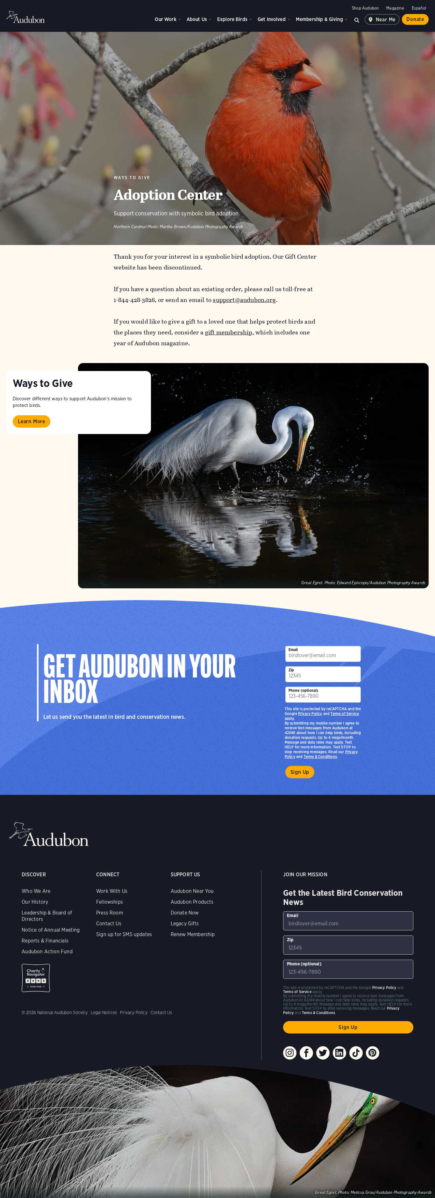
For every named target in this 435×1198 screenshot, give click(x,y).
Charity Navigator (36, 978)
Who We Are (36, 891)
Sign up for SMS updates (124, 934)
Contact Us (108, 924)
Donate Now (185, 913)
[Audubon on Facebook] (306, 1053)
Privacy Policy (310, 713)
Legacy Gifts (185, 924)
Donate (415, 19)
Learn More (31, 421)
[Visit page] (253, 475)
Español (419, 8)
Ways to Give (132, 177)
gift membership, (229, 332)
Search (357, 19)
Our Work (165, 19)
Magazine (395, 8)
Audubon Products (192, 902)
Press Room (109, 913)
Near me (386, 20)
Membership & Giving (319, 19)
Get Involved (272, 19)
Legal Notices (104, 1012)
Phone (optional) (303, 690)
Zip (291, 670)
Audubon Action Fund (47, 952)
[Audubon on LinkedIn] (339, 1053)
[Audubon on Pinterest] (372, 1053)
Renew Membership (193, 934)
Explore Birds (232, 19)
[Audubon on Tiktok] (356, 1053)
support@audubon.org (244, 300)
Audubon (25, 17)
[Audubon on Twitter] (323, 1053)
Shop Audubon (365, 8)
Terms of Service (345, 713)
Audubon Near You (192, 891)
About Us (197, 19)
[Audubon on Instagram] (289, 1053)
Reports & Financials (45, 941)
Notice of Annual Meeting (51, 930)
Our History (35, 902)
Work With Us (111, 891)
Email (293, 649)
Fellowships (109, 902)
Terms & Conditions (320, 756)
